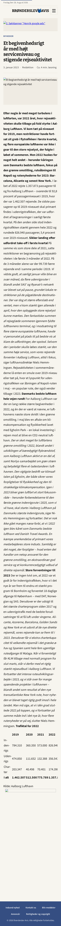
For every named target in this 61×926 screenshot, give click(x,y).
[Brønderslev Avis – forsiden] (30, 10)
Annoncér (15, 914)
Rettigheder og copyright (38, 914)
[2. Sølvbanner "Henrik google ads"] (30, 24)
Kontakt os (31, 907)
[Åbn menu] (54, 10)
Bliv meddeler (48, 907)
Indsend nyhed (12, 907)
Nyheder (8, 36)
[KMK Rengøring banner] (30, 840)
